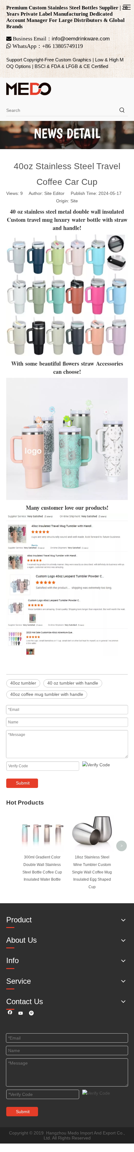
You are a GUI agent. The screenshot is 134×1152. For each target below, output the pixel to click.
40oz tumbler (23, 682)
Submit (23, 782)
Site (74, 200)
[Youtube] (21, 1014)
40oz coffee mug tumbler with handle (46, 694)
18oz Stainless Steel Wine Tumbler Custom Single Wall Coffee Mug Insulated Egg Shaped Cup (92, 872)
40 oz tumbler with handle (72, 682)
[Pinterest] (31, 1014)
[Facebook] (10, 1014)
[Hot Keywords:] (122, 110)
